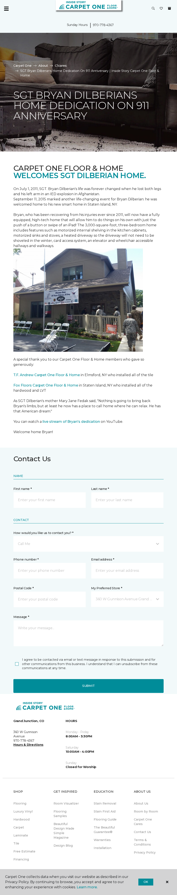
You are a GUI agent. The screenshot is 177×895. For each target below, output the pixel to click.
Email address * (102, 559)
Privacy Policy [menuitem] (145, 852)
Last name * (100, 488)
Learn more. (87, 887)
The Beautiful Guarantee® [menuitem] (104, 829)
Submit (88, 686)
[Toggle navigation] (6, 8)
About (43, 66)
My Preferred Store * (106, 588)
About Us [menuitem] (141, 803)
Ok (146, 882)
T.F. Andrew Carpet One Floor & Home (46, 375)
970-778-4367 (103, 25)
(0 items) (169, 8)
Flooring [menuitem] (19, 803)
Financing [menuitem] (21, 859)
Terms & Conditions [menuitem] (142, 842)
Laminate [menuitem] (20, 835)
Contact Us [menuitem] (142, 832)
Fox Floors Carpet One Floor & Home (45, 385)
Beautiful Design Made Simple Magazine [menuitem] (64, 831)
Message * (21, 616)
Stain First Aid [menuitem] (104, 811)
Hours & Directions (28, 745)
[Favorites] (161, 8)
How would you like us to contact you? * (43, 532)
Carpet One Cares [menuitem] (143, 821)
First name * (22, 488)
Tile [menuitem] (16, 843)
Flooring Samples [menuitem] (60, 813)
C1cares (61, 66)
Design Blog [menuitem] (63, 845)
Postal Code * (23, 588)
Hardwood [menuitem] (21, 819)
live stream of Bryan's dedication (71, 422)
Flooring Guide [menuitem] (105, 819)
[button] (153, 8)
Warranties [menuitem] (102, 840)
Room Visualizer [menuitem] (66, 803)
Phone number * (26, 559)
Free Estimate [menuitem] (24, 851)
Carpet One (22, 66)
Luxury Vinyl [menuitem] (23, 811)
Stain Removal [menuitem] (105, 803)
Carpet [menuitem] (18, 827)
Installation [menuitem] (102, 848)
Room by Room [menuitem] (146, 811)
